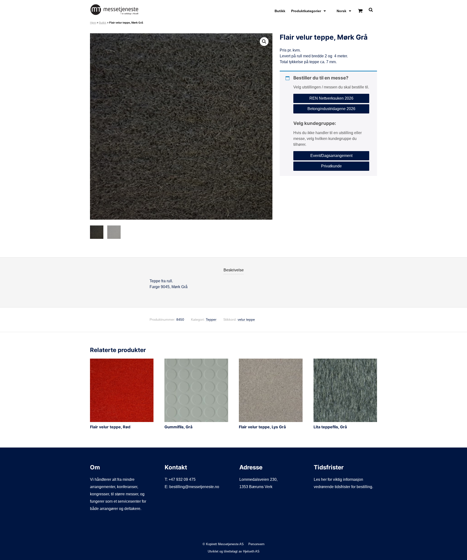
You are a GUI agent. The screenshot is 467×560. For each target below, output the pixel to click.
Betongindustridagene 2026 (331, 109)
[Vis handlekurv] (360, 11)
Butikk (280, 11)
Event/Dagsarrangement (331, 155)
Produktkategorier (306, 11)
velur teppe (246, 319)
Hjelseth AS (251, 551)
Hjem (93, 22)
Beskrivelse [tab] (234, 270)
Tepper (211, 319)
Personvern (256, 544)
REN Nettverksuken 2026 (331, 98)
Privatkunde (331, 166)
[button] (264, 41)
